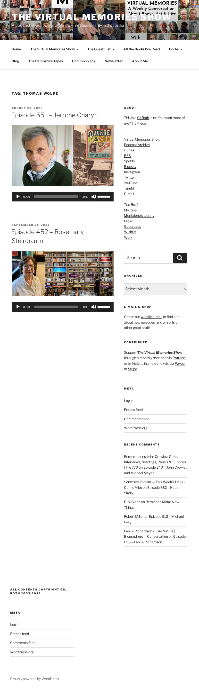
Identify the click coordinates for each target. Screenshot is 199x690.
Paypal (180, 363)
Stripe (132, 369)
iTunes (129, 150)
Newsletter (114, 61)
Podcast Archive (137, 145)
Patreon (179, 358)
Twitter (129, 177)
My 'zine (130, 210)
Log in (128, 401)
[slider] (104, 196)
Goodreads (132, 226)
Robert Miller (134, 516)
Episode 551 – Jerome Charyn (54, 115)
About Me (140, 61)
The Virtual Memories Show (92, 17)
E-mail (129, 194)
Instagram (132, 172)
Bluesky (130, 166)
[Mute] (93, 196)
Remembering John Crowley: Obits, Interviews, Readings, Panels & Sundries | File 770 (155, 462)
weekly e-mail (151, 317)
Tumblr (129, 188)
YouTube (131, 183)
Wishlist (130, 232)
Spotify (129, 161)
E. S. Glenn (132, 502)
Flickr (128, 221)
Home (16, 49)
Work (128, 237)
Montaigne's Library (139, 215)
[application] (63, 196)
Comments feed (136, 419)
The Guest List (99, 49)
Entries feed (133, 410)
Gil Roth (143, 118)
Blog (15, 61)
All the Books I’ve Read (141, 49)
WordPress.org (135, 428)
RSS (127, 156)
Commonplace (83, 61)
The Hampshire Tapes (45, 61)
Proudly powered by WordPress (34, 679)
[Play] (18, 196)
